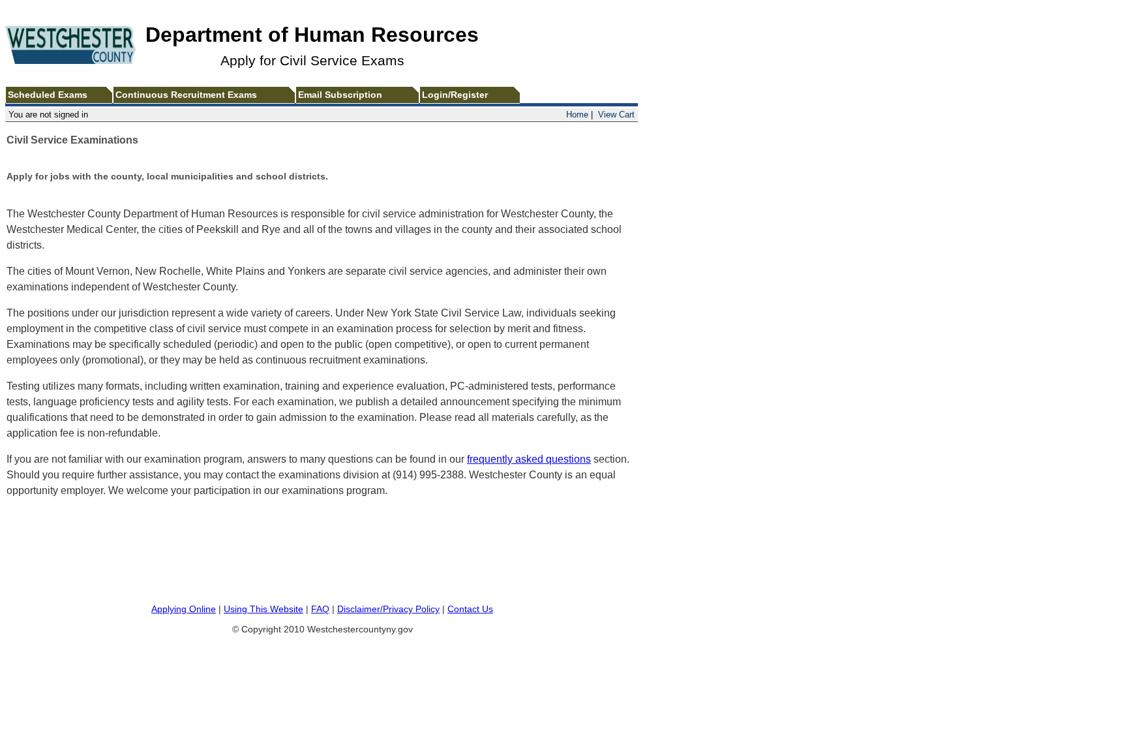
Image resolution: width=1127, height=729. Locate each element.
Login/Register (455, 95)
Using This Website (263, 609)
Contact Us (470, 609)
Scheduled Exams (47, 95)
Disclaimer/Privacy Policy (388, 609)
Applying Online (183, 609)
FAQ (320, 609)
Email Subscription (340, 95)
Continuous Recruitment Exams (186, 95)
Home (577, 114)
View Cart (616, 114)
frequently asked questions (529, 459)
